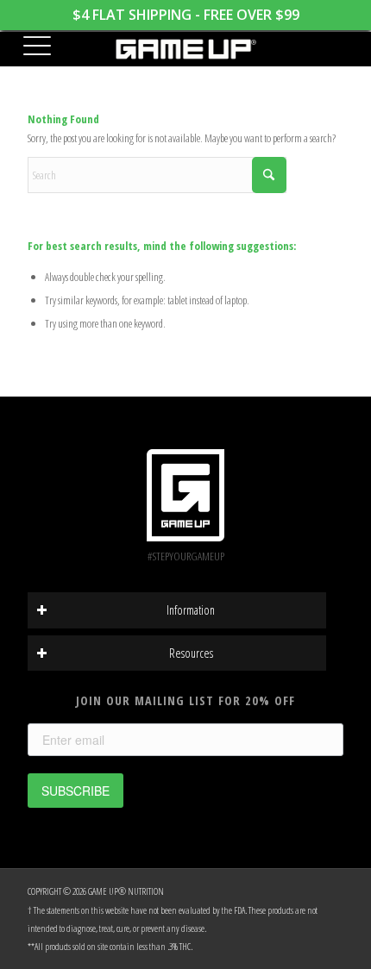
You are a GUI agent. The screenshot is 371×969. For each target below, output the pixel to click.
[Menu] (29, 47)
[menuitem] (29, 47)
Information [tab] (191, 610)
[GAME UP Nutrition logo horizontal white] (185, 49)
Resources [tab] (191, 653)
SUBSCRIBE (75, 790)
